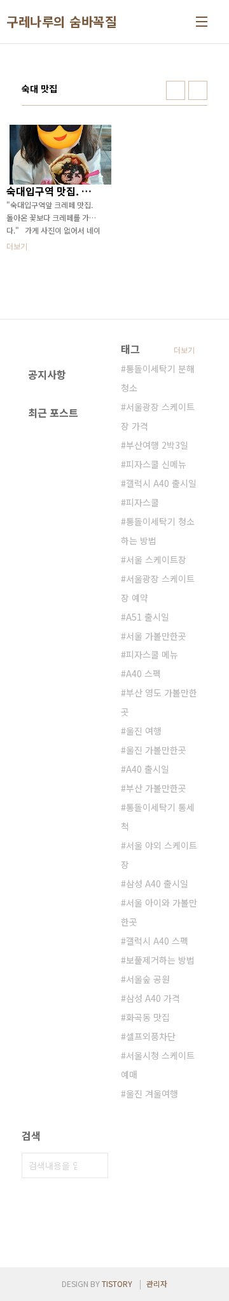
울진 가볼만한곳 (156, 749)
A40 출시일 (147, 769)
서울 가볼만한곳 (156, 635)
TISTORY (117, 1283)
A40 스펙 (143, 673)
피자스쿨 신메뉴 (156, 464)
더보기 (184, 349)
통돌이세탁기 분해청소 (158, 378)
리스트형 (197, 90)
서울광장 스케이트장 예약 (158, 588)
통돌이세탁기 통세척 (158, 817)
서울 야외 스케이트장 (159, 855)
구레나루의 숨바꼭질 (61, 22)
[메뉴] (201, 21)
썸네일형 (175, 90)
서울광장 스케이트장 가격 (158, 416)
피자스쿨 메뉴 (152, 654)
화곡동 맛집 (148, 1017)
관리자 (156, 1283)
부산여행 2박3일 (157, 445)
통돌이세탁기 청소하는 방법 (158, 531)
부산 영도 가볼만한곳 (159, 702)
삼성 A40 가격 (153, 998)
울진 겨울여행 (152, 1093)
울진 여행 (144, 730)
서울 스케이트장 (156, 559)
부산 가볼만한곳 (156, 788)
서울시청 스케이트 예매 (158, 1065)
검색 (95, 1165)
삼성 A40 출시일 (157, 883)
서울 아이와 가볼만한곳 (159, 912)
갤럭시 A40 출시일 (161, 483)
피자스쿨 (142, 502)
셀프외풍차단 (151, 1036)
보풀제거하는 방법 (160, 959)
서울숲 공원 (148, 979)
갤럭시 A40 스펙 (157, 940)
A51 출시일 (147, 616)
